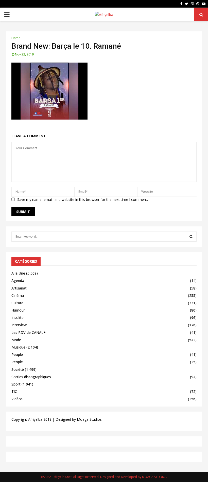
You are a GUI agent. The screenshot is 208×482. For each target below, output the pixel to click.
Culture (17, 302)
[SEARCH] (191, 237)
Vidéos (17, 398)
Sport (16, 384)
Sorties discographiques (31, 376)
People (17, 354)
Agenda (17, 280)
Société (17, 369)
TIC (14, 391)
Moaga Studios (89, 419)
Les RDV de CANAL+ (28, 332)
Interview (19, 324)
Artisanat (19, 288)
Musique (18, 347)
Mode (16, 339)
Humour (18, 310)
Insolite (17, 317)
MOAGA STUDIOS (154, 477)
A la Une (18, 273)
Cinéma (17, 295)
